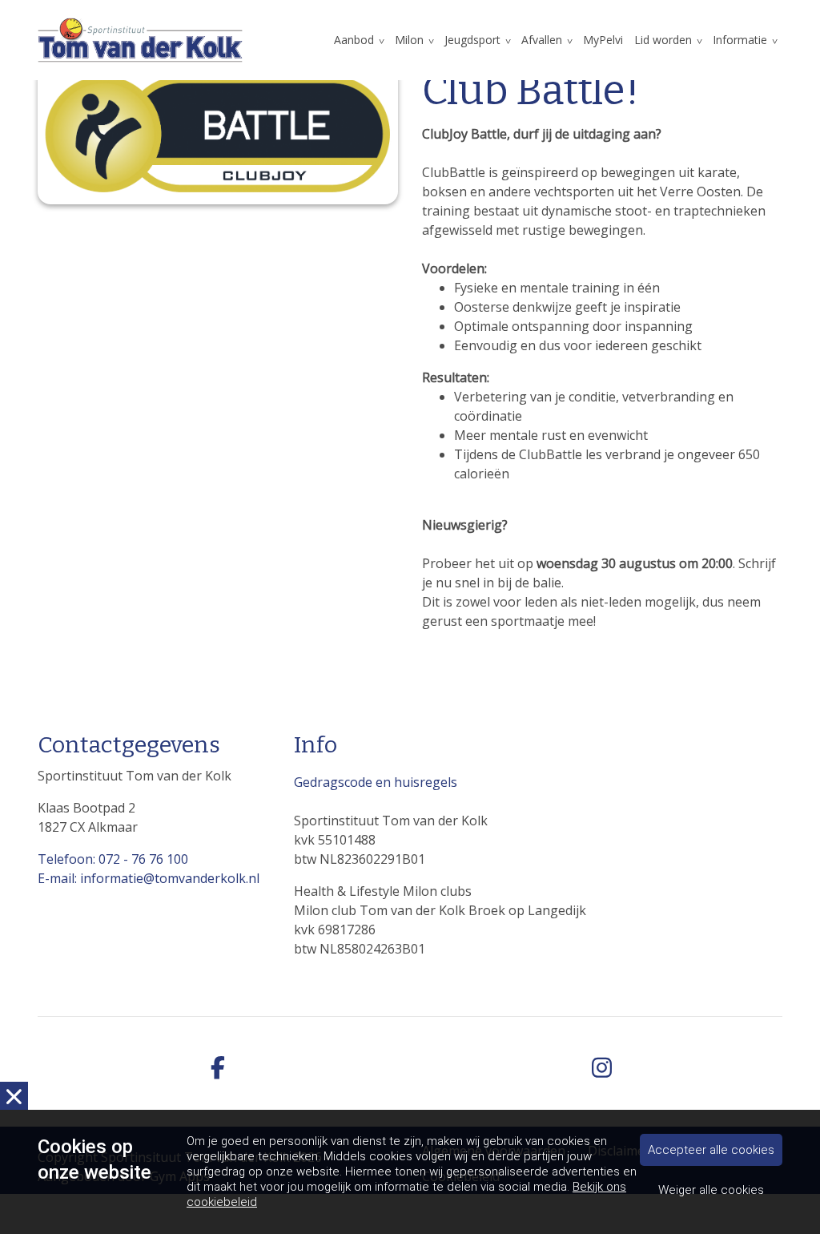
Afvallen (541, 39)
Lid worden (663, 39)
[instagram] (602, 1068)
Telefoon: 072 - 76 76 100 (113, 859)
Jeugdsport (472, 39)
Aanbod (354, 39)
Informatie (740, 39)
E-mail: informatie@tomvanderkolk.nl (148, 878)
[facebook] (218, 1068)
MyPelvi (603, 39)
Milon (409, 39)
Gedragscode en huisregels (375, 782)
